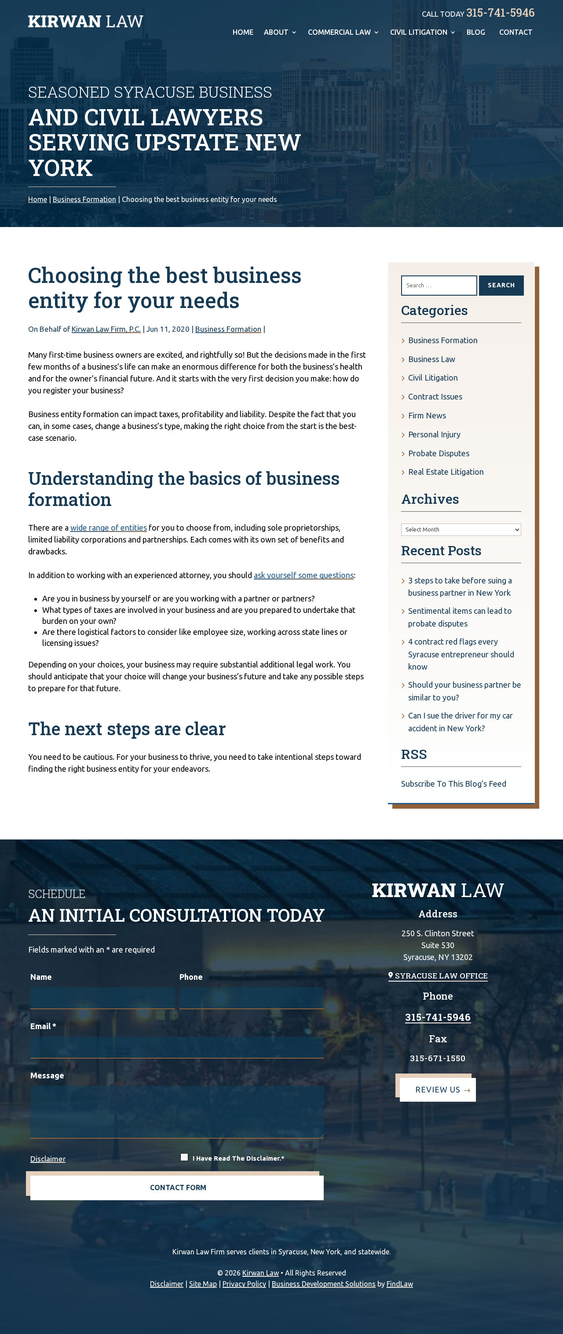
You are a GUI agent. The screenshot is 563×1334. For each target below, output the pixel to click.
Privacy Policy (244, 1284)
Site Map (203, 1284)
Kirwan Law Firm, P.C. (106, 329)
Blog (476, 32)
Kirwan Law (260, 1273)
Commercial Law (339, 32)
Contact (516, 32)
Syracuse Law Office (441, 976)
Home (243, 32)
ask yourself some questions (304, 575)
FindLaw (400, 1284)
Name (41, 976)
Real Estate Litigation (446, 471)
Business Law (431, 359)
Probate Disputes (438, 453)
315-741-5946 (500, 12)
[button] (554, 1325)
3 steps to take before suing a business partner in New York (460, 586)
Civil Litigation (418, 32)
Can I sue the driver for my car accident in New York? (460, 722)
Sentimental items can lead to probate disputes (460, 617)
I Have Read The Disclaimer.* (239, 1158)
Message (47, 1075)
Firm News (427, 415)
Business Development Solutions (324, 1284)
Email (43, 1026)
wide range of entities (108, 527)
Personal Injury (434, 434)
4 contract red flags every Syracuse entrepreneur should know (461, 654)
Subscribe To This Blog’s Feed (453, 783)
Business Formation (228, 329)
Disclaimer (48, 1158)
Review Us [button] (438, 1089)
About (276, 32)
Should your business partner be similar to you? (464, 691)
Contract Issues (435, 396)
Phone (191, 976)
